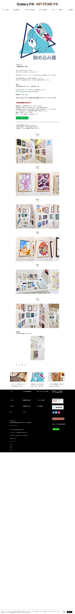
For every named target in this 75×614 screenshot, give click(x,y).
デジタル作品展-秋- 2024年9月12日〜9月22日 (56, 385)
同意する (69, 612)
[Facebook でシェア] (16, 364)
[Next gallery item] (57, 184)
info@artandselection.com (18, 429)
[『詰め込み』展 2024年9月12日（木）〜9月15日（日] (37, 377)
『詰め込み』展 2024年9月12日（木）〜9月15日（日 (37, 385)
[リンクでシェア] (25, 364)
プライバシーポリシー (26, 612)
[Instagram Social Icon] (59, 412)
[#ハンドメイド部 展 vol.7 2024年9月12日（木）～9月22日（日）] (18, 377)
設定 (64, 612)
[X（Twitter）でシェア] (19, 364)
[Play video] (37, 348)
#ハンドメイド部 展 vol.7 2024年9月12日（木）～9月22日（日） (18, 385)
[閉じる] (73, 612)
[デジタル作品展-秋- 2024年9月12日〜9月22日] (56, 377)
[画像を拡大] (25, 151)
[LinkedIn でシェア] (22, 364)
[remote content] (37, 134)
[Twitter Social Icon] (56, 412)
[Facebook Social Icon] (53, 412)
